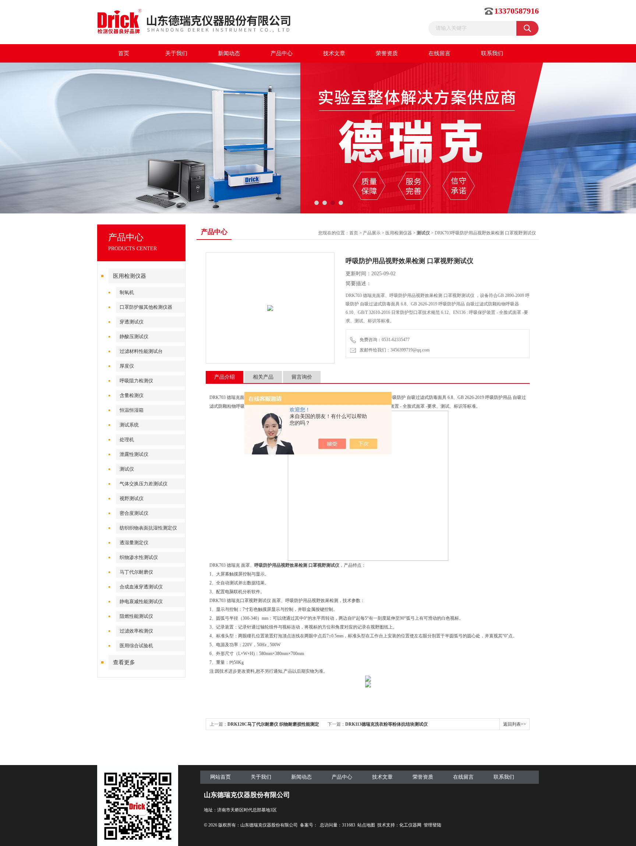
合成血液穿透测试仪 (141, 587)
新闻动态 (229, 53)
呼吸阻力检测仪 (136, 380)
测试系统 (129, 425)
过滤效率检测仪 (136, 631)
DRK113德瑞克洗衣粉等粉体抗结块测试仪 (386, 724)
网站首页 (220, 777)
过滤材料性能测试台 (141, 351)
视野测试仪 (132, 498)
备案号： (309, 825)
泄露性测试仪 (134, 454)
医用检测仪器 (129, 276)
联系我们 (492, 53)
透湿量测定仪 (134, 542)
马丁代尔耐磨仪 (136, 572)
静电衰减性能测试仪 (141, 601)
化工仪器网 (410, 825)
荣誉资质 (387, 53)
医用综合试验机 (136, 645)
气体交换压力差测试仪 (143, 483)
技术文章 (334, 53)
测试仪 (127, 469)
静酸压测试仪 (134, 336)
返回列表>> (514, 724)
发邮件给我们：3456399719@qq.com (393, 350)
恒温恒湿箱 (132, 410)
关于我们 (176, 53)
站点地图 (366, 825)
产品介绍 (224, 377)
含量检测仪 (132, 395)
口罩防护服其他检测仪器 (146, 307)
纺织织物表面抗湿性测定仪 (148, 528)
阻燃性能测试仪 (136, 616)
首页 (123, 53)
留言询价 (302, 377)
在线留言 (439, 53)
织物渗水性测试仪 (139, 557)
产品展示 (372, 233)
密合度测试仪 (134, 513)
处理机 (127, 439)
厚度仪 (127, 366)
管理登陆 (432, 825)
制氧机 (127, 292)
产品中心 (282, 53)
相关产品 (263, 377)
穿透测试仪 (132, 322)
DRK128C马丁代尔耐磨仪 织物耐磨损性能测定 (273, 724)
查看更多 (124, 662)
